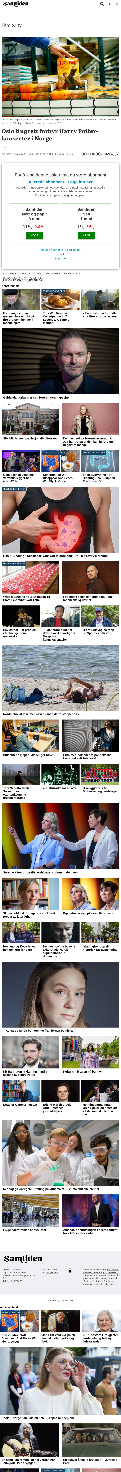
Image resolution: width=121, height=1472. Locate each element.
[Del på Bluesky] (107, 154)
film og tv (27, 273)
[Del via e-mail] (98, 154)
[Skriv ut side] (112, 154)
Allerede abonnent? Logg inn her (60, 182)
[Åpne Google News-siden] (117, 154)
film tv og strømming (48, 273)
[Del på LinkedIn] (93, 154)
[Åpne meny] (115, 3)
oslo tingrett (11, 273)
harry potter (70, 273)
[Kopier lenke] (102, 154)
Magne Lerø (52, 1308)
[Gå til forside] (47, 4)
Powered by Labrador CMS (60, 1336)
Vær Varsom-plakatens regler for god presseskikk (101, 1307)
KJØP (34, 235)
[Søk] (102, 4)
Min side (60, 258)
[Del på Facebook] (84, 154)
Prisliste (61, 254)
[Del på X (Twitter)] (88, 154)
